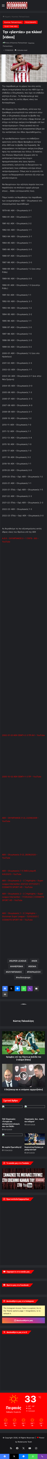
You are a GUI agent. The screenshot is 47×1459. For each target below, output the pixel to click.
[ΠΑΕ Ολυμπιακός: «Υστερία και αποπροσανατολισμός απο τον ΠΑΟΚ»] (12, 1111)
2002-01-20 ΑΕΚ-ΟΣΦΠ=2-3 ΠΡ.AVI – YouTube (23, 735)
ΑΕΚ (35, 961)
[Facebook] (5, 988)
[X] (11, 988)
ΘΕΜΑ (33, 966)
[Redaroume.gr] (17, 5)
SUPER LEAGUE (18, 961)
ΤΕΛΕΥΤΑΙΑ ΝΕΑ (10, 26)
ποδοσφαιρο (23, 977)
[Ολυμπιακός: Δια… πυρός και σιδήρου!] (35, 1111)
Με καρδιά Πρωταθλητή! (12, 1147)
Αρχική (7, 17)
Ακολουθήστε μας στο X (17, 1332)
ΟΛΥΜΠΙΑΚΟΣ (14, 972)
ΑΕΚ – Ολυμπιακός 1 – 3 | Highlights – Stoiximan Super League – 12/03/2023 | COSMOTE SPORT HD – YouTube (20, 916)
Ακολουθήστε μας (24, 1320)
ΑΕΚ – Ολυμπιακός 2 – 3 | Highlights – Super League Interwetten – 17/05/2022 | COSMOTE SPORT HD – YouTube (23, 896)
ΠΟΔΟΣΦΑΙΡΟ (30, 22)
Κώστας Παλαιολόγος (20, 17)
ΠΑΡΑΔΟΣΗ (34, 972)
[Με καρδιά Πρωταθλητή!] (12, 1139)
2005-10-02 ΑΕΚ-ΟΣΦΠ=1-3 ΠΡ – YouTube (21, 776)
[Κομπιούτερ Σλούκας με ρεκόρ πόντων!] (35, 1139)
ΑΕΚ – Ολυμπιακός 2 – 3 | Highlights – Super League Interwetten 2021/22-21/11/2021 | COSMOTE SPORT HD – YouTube (22, 883)
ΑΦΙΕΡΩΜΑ (17, 966)
